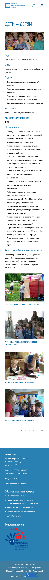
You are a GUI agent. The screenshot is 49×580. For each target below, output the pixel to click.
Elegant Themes (13, 571)
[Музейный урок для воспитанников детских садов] (24, 338)
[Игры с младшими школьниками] (24, 416)
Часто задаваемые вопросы (16, 484)
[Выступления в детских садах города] (24, 301)
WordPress (37, 571)
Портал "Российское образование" (21, 511)
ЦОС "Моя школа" (14, 516)
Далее (40, 430)
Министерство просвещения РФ (20, 507)
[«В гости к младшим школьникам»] (24, 379)
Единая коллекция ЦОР (16, 496)
